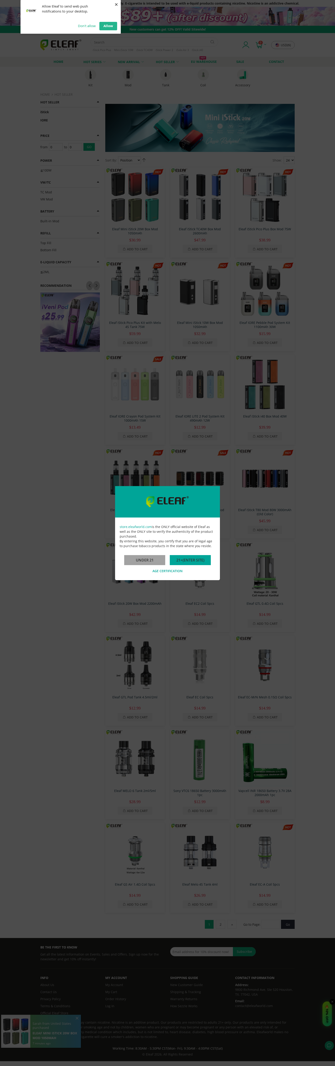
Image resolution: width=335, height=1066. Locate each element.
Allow (108, 25)
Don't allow (87, 25)
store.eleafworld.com (136, 527)
